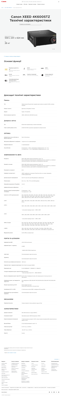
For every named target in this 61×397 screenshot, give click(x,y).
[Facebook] (49, 392)
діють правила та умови (12, 352)
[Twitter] (56, 392)
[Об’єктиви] (27, 4)
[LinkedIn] (54, 392)
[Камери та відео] (22, 4)
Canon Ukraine (4, 392)
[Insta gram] (51, 392)
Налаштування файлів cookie (13, 389)
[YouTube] (58, 392)
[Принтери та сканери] (36, 4)
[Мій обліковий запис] (58, 1)
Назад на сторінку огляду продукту (12, 56)
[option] (41, 38)
